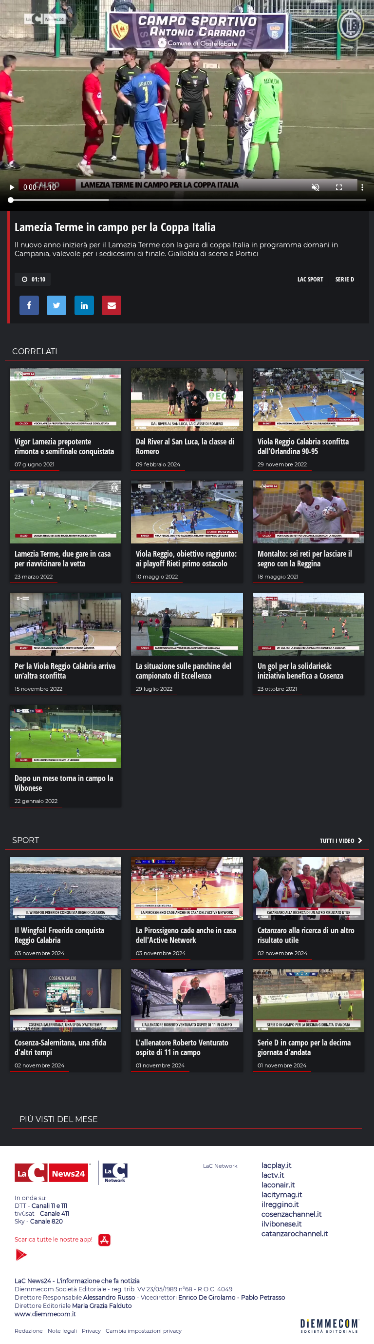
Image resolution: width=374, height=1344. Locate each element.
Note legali (62, 1330)
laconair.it (278, 1185)
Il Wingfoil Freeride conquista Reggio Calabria (59, 935)
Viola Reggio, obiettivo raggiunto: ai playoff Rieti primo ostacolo (186, 558)
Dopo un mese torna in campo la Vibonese (64, 783)
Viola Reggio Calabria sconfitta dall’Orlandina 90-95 (303, 446)
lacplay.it (277, 1165)
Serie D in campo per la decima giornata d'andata (304, 1047)
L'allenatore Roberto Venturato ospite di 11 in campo (182, 1047)
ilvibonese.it (282, 1224)
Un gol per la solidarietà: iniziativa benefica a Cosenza (300, 671)
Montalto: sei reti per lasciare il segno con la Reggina (305, 558)
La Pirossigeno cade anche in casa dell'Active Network (186, 935)
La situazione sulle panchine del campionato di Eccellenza (183, 671)
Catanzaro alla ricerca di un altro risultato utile (306, 935)
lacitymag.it (282, 1194)
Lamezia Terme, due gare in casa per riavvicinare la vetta (63, 558)
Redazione (29, 1330)
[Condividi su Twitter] (55, 308)
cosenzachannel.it (292, 1214)
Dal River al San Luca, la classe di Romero (185, 446)
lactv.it (273, 1175)
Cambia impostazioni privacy (144, 1330)
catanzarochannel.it (295, 1233)
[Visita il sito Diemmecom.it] (330, 1338)
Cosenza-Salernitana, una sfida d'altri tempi (60, 1047)
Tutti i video (338, 840)
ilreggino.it (280, 1204)
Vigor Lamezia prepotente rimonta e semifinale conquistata (64, 446)
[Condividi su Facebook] (27, 308)
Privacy (91, 1330)
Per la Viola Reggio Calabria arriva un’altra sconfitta (65, 671)
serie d (345, 279)
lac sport (310, 279)
